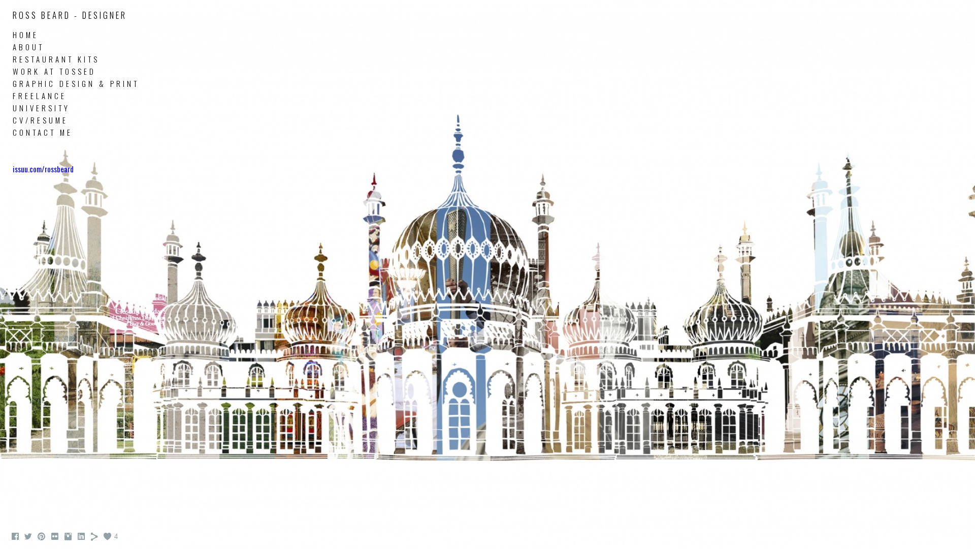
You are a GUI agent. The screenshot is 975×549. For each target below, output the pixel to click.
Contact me (43, 132)
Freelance (40, 95)
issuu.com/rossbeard (43, 168)
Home (26, 34)
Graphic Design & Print (76, 83)
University (41, 107)
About (28, 46)
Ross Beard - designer (70, 15)
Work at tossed (54, 71)
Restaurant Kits (56, 59)
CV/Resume (40, 120)
